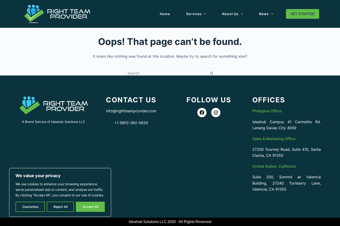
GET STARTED (303, 14)
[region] (60, 192)
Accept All (90, 207)
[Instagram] (215, 112)
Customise (30, 207)
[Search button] (211, 73)
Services (194, 14)
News (264, 14)
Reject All (60, 207)
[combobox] (165, 73)
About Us (230, 14)
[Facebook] (202, 112)
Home (165, 14)
